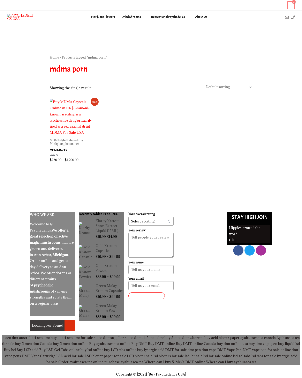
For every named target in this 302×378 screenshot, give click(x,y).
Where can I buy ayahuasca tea (231, 362)
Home (54, 57)
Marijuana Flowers (103, 17)
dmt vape (209, 350)
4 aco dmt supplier (109, 337)
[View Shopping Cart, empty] (291, 5)
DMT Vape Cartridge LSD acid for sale (53, 356)
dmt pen (194, 350)
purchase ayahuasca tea (123, 362)
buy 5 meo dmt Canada (33, 343)
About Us (201, 17)
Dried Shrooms (131, 17)
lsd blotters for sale (168, 356)
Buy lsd (10, 350)
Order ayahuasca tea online (81, 362)
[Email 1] (287, 17)
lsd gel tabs (241, 356)
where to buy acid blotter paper (214, 337)
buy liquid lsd (289, 343)
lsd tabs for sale (263, 356)
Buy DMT (139, 343)
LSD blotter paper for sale (105, 356)
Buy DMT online (161, 343)
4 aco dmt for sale (78, 337)
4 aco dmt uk (135, 337)
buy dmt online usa (232, 343)
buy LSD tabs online (120, 350)
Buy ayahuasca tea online (109, 343)
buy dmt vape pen (263, 343)
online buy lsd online (86, 350)
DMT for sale (176, 350)
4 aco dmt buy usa (48, 337)
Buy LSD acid (27, 350)
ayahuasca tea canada (258, 337)
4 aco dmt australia (17, 337)
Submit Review (146, 295)
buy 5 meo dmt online (70, 343)
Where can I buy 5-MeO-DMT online (174, 362)
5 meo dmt (180, 337)
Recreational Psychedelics (168, 17)
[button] (278, 17)
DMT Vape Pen (229, 350)
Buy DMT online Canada (196, 343)
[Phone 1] (293, 17)
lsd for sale (193, 356)
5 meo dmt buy (158, 337)
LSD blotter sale (139, 356)
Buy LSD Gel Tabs (53, 350)
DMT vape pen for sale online (267, 350)
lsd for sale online (217, 356)
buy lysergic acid (150, 350)
